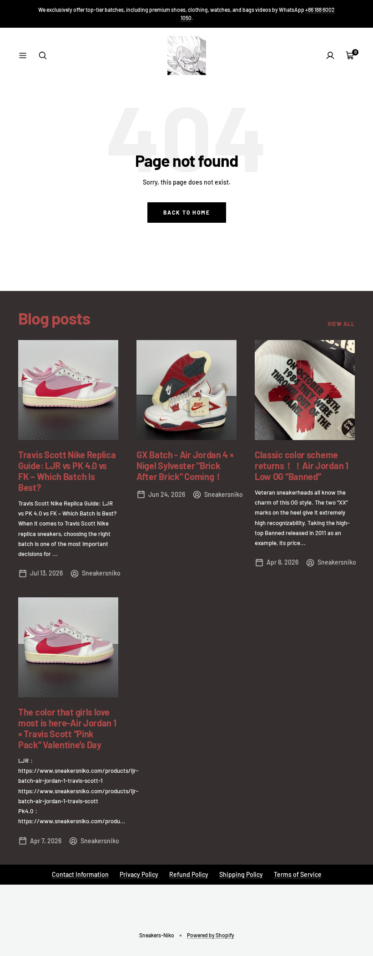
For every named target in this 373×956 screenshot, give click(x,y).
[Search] (42, 55)
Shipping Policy (241, 874)
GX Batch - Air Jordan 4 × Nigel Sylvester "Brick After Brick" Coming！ (185, 465)
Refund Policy (188, 874)
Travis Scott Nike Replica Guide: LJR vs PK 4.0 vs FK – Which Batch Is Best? (67, 471)
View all (341, 323)
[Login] (330, 55)
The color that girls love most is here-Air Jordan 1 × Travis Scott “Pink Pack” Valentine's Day (67, 728)
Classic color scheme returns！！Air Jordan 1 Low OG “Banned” (301, 465)
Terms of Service (298, 874)
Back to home (186, 212)
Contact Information (80, 874)
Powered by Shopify (210, 935)
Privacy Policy (139, 874)
